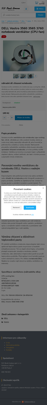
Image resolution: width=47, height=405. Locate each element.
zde (32, 215)
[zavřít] (43, 188)
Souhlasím (30, 207)
